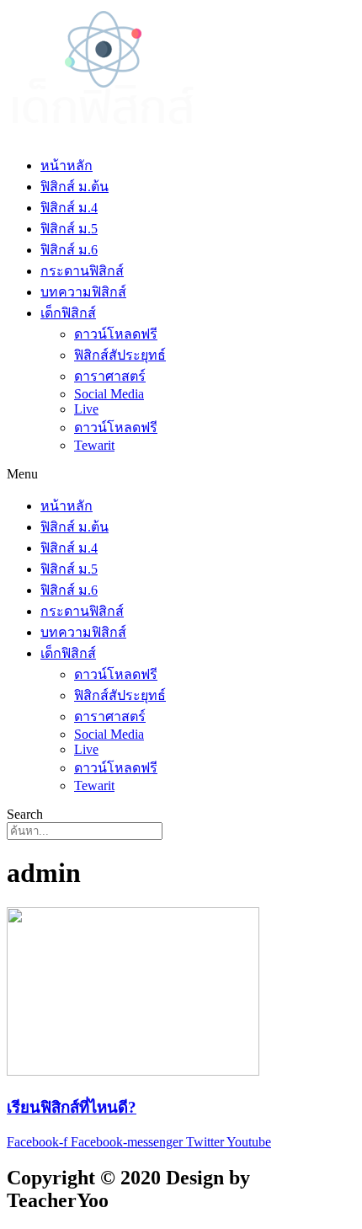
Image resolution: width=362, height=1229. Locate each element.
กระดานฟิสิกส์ (82, 271)
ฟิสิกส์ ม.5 (69, 229)
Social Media (109, 394)
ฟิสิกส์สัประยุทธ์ (120, 355)
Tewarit (94, 445)
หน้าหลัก (66, 165)
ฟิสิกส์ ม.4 (69, 207)
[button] (181, 474)
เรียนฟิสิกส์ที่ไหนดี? (71, 1107)
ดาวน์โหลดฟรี (115, 334)
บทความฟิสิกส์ (83, 292)
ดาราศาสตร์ (110, 376)
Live (86, 409)
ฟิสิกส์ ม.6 (69, 250)
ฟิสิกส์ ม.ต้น (74, 186)
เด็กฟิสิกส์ (68, 313)
